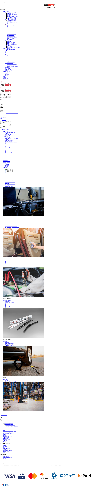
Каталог (5, 415)
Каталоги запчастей (6, 48)
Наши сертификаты (11, 58)
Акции (4, 76)
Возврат (6, 75)
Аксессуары (9, 33)
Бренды (8, 57)
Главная (2, 415)
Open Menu (3, 9)
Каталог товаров (6, 11)
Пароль (1, 106)
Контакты (5, 79)
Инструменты (7, 40)
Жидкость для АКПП (11, 18)
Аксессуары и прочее (9, 31)
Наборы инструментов (11, 42)
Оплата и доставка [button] (6, 162)
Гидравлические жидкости (12, 16)
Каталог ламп (7, 52)
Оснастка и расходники (12, 44)
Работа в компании (11, 59)
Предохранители (10, 27)
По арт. (4, 97)
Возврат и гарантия (6, 448)
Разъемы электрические (12, 28)
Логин (1, 104)
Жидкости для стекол (11, 23)
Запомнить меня (5, 109)
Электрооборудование (9, 24)
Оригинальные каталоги (10, 49)
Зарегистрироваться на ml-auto (12, 113)
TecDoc (6, 50)
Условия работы (10, 65)
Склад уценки (8, 45)
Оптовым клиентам (9, 63)
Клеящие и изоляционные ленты (13, 26)
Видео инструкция (8, 70)
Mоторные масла (10, 13)
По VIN (5, 94)
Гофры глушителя (10, 35)
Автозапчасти (10, 46)
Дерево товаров (6, 461)
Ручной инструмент (11, 43)
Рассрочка (7, 73)
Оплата (6, 72)
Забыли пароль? (3, 115)
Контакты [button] (5, 167)
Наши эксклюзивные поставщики (14, 56)
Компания (7, 54)
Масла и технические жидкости (11, 12)
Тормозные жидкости (11, 17)
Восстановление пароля (7, 450)
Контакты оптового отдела (12, 66)
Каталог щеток (8, 51)
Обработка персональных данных (14, 61)
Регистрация (5, 78)
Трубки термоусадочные (12, 29)
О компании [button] (5, 136)
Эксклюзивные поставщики (8, 433)
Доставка (7, 74)
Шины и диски (10, 39)
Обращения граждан (11, 62)
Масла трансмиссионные (12, 14)
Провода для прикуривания (12, 30)
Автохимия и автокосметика (10, 19)
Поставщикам (7, 67)
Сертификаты (5, 435)
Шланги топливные (11, 36)
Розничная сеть (6, 451)
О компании (5, 53)
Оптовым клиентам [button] (6, 154)
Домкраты (9, 41)
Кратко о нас (9, 55)
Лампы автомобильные (11, 25)
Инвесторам (7, 68)
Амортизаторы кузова (11, 34)
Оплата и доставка (6, 71)
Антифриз (9, 15)
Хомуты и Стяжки (10, 38)
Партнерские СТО (8, 69)
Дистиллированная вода (12, 22)
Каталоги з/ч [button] (5, 131)
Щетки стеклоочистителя (12, 37)
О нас (4, 430)
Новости (4, 77)
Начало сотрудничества (11, 64)
